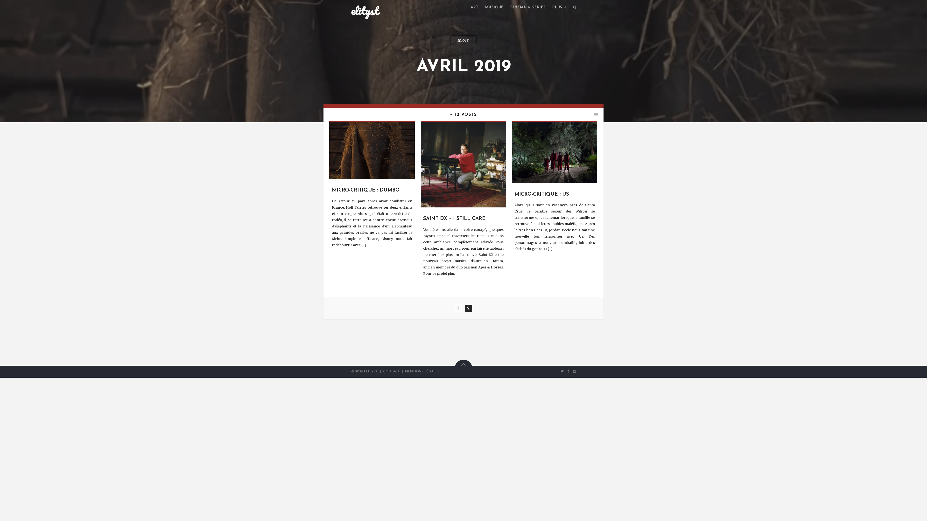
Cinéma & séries (528, 7)
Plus (557, 7)
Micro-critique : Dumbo (366, 190)
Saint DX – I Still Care (454, 218)
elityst (365, 10)
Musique (494, 7)
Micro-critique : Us (541, 194)
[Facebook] (568, 371)
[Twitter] (562, 371)
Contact (391, 371)
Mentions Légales (422, 371)
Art (474, 7)
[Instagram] (573, 371)
